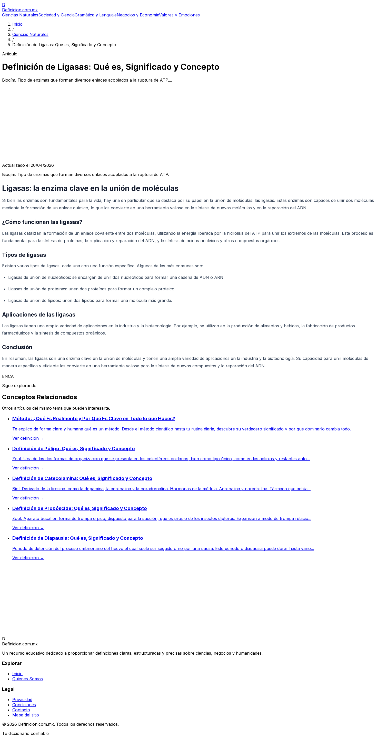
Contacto (21, 709)
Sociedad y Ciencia (56, 14)
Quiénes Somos (27, 678)
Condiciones (24, 704)
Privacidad (22, 699)
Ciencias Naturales (20, 14)
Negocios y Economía (138, 14)
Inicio (17, 24)
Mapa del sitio (25, 714)
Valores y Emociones (179, 14)
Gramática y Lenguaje (96, 14)
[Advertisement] (188, 123)
